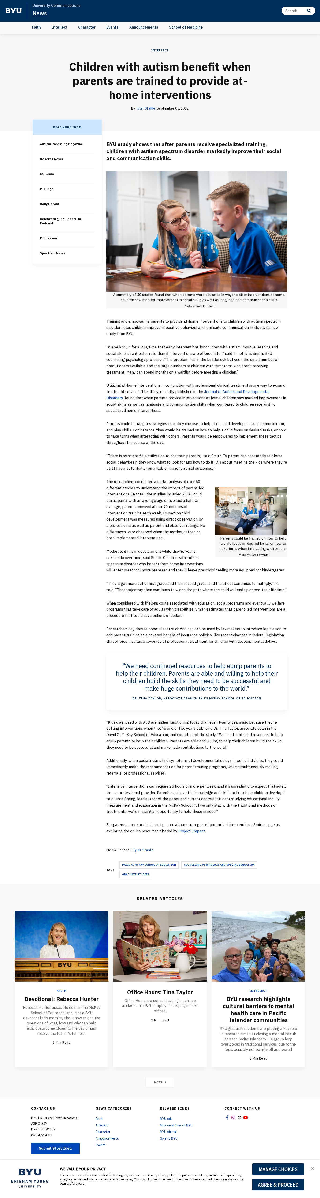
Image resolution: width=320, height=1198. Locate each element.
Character (87, 27)
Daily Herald (49, 204)
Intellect (59, 27)
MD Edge (46, 189)
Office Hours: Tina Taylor (160, 992)
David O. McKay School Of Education (149, 864)
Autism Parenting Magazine (61, 144)
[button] (312, 1168)
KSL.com (47, 174)
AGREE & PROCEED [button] (278, 1184)
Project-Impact (191, 831)
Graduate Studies (135, 874)
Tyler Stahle (145, 108)
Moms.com (48, 238)
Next (158, 1082)
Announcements (143, 27)
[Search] (309, 11)
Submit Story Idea (55, 1148)
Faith (36, 27)
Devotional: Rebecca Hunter (62, 999)
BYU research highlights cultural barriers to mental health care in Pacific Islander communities (258, 1009)
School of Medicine (186, 27)
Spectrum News (52, 253)
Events (112, 27)
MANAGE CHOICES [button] (278, 1169)
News (40, 13)
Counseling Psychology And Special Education (219, 864)
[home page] (13, 10)
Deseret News (51, 159)
